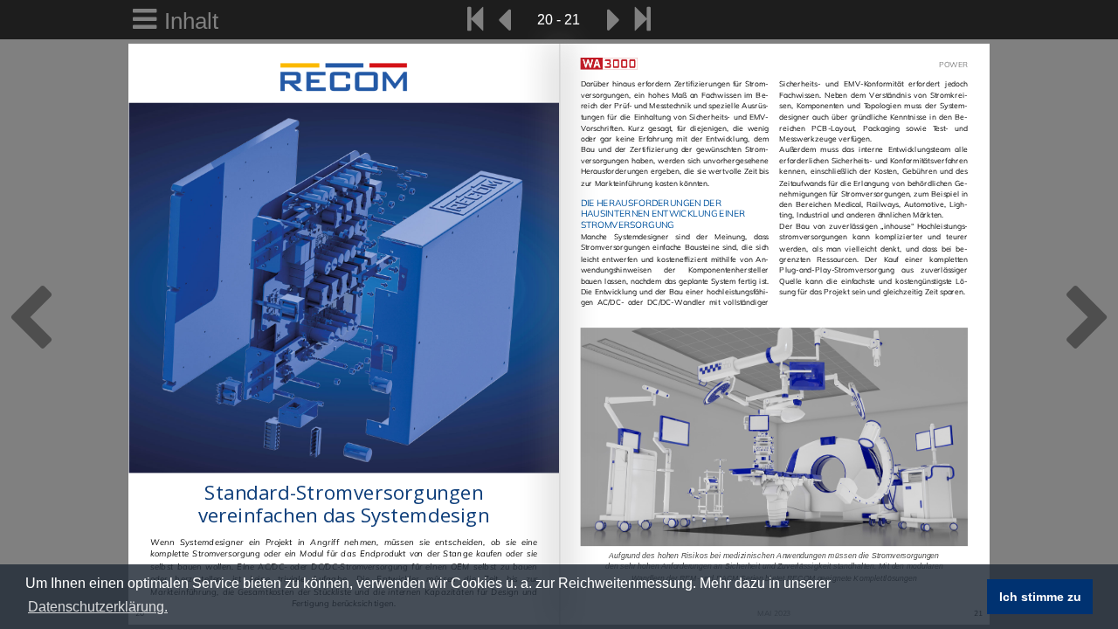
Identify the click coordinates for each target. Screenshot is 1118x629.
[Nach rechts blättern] (614, 19)
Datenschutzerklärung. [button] (98, 606)
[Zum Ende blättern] (642, 19)
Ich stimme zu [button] (1040, 597)
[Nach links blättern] (504, 19)
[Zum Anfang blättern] (475, 19)
